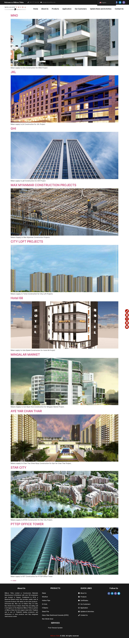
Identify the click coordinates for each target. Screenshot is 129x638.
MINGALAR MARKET (25, 354)
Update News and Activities (100, 9)
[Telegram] (118, 593)
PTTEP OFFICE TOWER (27, 524)
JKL (13, 72)
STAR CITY (18, 467)
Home (35, 9)
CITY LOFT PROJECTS (27, 241)
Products (55, 9)
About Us (44, 9)
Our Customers (81, 9)
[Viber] (123, 2)
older (13, 580)
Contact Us (119, 9)
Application (66, 9)
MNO (14, 15)
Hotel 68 (17, 298)
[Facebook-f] (116, 2)
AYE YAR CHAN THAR (26, 411)
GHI (13, 128)
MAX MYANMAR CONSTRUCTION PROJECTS (43, 185)
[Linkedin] (120, 2)
